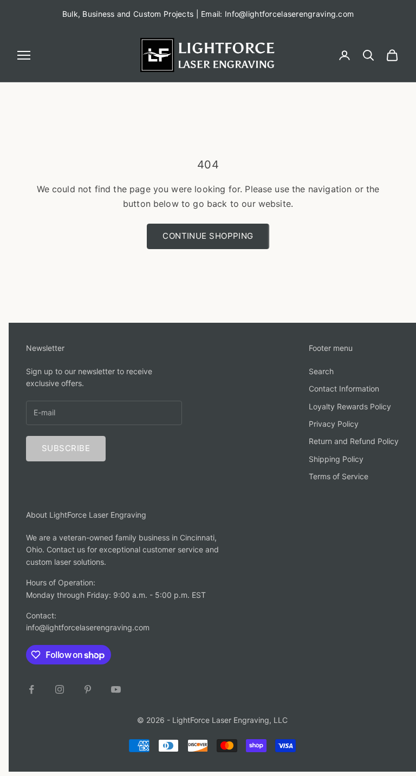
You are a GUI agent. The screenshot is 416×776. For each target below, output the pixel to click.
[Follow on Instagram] (59, 689)
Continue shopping (207, 236)
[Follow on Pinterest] (87, 689)
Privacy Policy (334, 423)
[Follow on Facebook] (31, 689)
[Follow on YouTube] (115, 689)
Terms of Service (338, 476)
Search (321, 371)
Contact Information (344, 388)
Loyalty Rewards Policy (350, 406)
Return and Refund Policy (354, 441)
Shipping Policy (336, 459)
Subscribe (66, 448)
